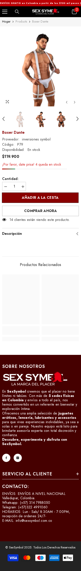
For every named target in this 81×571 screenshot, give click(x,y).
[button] (66, 102)
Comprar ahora (40, 210)
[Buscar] (17, 11)
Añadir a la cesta (39, 197)
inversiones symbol (36, 139)
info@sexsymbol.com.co (34, 520)
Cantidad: (10, 179)
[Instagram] (18, 458)
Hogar (6, 21)
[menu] (4, 11)
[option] (40, 67)
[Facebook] (6, 458)
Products (21, 21)
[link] (21, 330)
